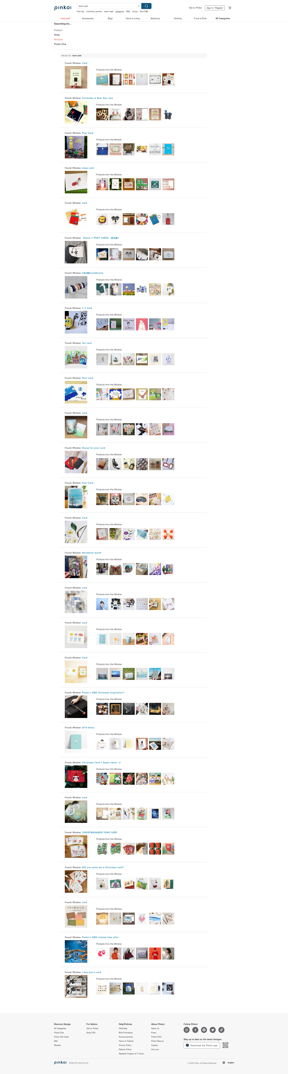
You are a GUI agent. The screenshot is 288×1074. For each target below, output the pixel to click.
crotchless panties (94, 11)
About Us (155, 1028)
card (84, 202)
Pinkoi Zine (60, 44)
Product (58, 30)
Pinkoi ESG (156, 1037)
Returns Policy (125, 1049)
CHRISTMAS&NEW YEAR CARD (99, 832)
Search (146, 6)
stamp (135, 11)
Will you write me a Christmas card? (103, 867)
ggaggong (120, 11)
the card (87, 342)
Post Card (87, 132)
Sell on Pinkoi (195, 7)
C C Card (87, 307)
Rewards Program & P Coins (131, 1054)
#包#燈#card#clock (92, 272)
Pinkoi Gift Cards (61, 1037)
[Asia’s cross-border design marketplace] (62, 8)
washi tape (108, 11)
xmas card (88, 167)
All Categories (60, 1028)
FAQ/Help (123, 1028)
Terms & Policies (126, 1041)
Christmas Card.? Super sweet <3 (101, 762)
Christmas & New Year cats (97, 97)
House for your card (93, 447)
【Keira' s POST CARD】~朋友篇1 (100, 237)
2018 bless (88, 727)
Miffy (128, 11)
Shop (57, 34)
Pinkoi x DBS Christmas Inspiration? (103, 692)
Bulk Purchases (126, 1033)
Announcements (126, 1037)
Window (57, 1045)
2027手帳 (144, 11)
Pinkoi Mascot (157, 1041)
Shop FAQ (90, 1033)
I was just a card (91, 972)
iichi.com (155, 1049)
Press (153, 1033)
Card (84, 63)
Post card (87, 377)
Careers (154, 1045)
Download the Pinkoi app (204, 1045)
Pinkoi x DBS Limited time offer (100, 937)
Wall (56, 1041)
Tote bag (80, 11)
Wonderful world (91, 552)
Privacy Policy (125, 1045)
